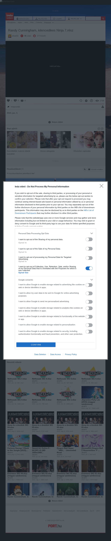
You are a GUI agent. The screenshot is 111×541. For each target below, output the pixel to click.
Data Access (55, 354)
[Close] (102, 186)
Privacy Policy (71, 354)
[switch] (89, 239)
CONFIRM (36, 345)
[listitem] (55, 233)
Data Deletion (40, 354)
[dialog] (55, 270)
